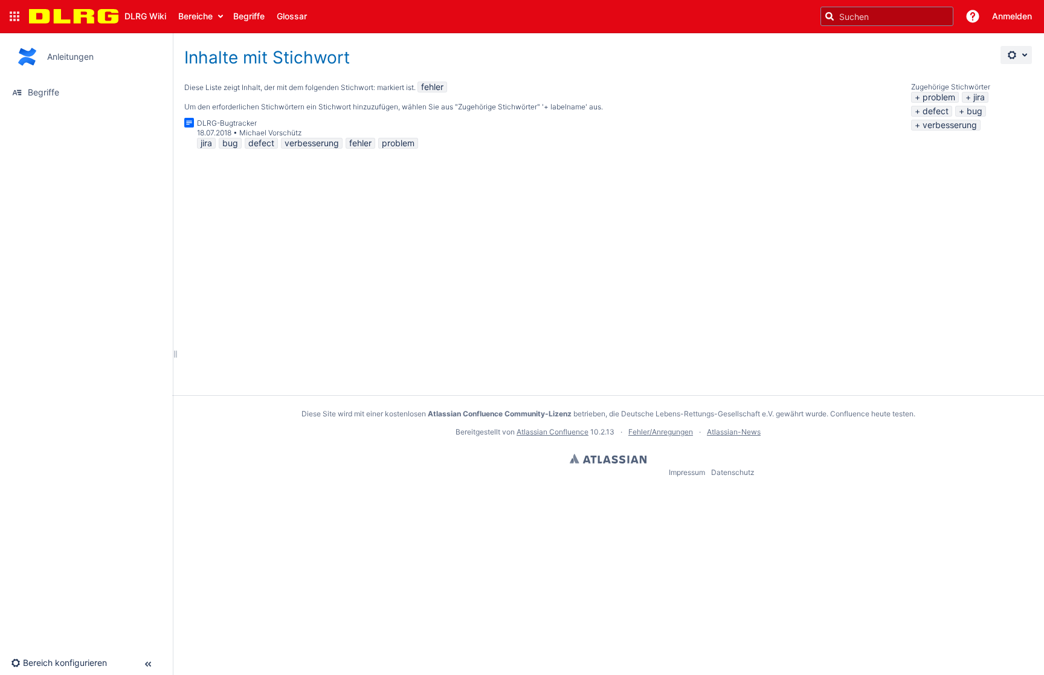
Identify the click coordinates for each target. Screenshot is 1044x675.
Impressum (687, 472)
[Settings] (1016, 55)
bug (974, 111)
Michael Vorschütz (270, 132)
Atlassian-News (734, 431)
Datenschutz (733, 472)
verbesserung (950, 125)
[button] (14, 16)
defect (936, 111)
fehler (432, 87)
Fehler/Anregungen (660, 431)
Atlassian (608, 459)
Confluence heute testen (872, 413)
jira (979, 97)
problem (939, 97)
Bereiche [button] (195, 16)
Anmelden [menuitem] (1012, 16)
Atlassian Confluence (552, 431)
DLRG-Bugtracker (227, 123)
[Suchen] (829, 16)
